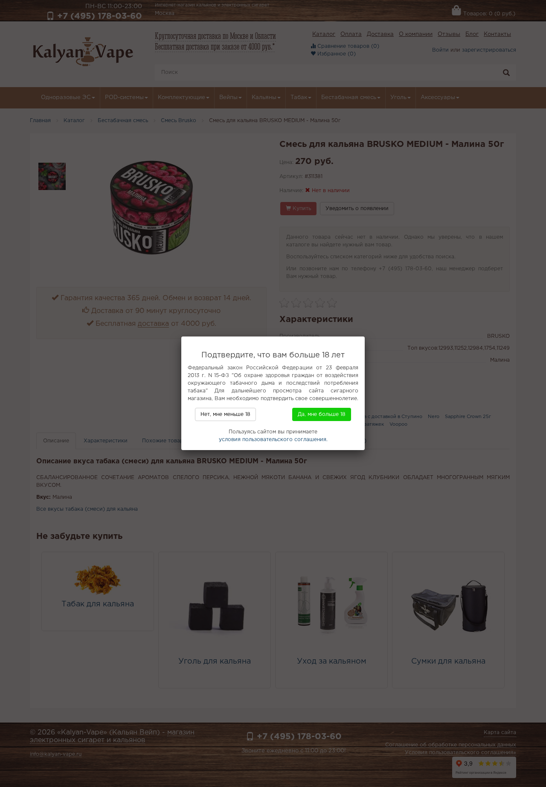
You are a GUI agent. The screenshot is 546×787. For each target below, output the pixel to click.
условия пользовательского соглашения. (273, 439)
